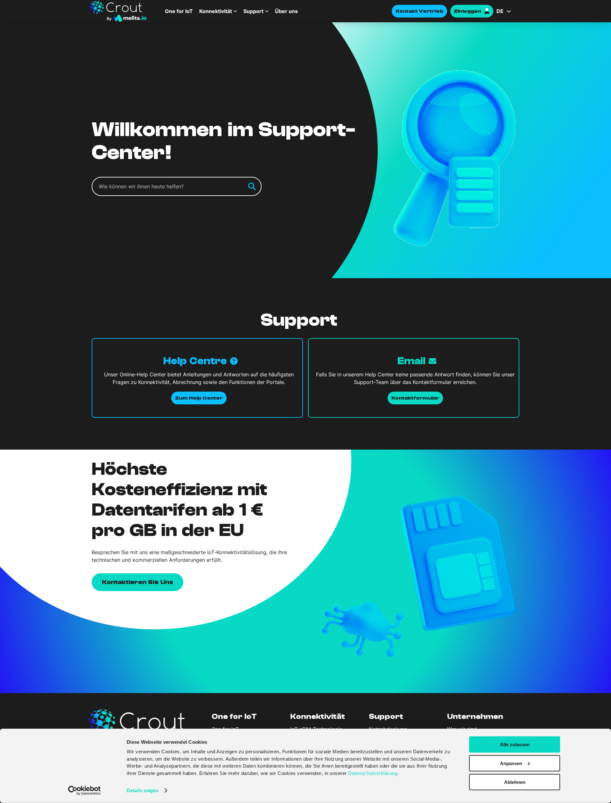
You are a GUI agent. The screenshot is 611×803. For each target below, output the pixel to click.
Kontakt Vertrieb (419, 11)
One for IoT (179, 11)
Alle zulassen (515, 744)
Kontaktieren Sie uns (137, 582)
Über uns (286, 11)
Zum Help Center (199, 398)
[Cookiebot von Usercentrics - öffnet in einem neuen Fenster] (84, 790)
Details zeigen (142, 790)
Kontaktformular (415, 398)
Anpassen (511, 763)
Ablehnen (514, 782)
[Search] (252, 186)
